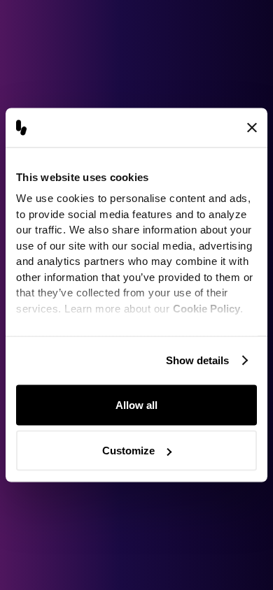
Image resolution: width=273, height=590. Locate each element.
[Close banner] (252, 127)
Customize (128, 450)
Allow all (136, 404)
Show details (197, 360)
